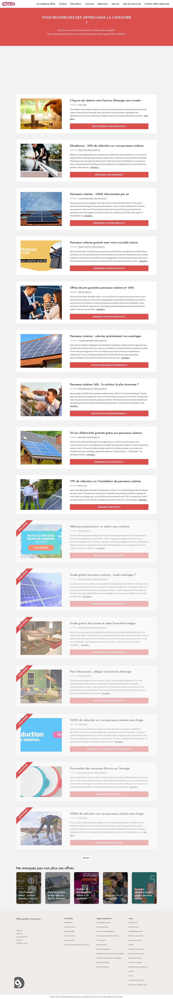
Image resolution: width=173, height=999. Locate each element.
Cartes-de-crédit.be (135, 962)
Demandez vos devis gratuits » (109, 223)
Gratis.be (19, 930)
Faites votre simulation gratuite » (109, 365)
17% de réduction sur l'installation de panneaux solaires (105, 481)
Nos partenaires (69, 936)
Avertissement (69, 940)
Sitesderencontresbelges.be (138, 967)
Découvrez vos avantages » (109, 175)
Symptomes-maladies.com (138, 985)
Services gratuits (94, 150)
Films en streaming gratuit (105, 931)
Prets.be (131, 971)
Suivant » (86, 857)
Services (115, 3)
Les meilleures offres (46, 3)
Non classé (82, 105)
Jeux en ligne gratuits (103, 922)
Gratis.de (19, 934)
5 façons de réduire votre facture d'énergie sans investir (105, 100)
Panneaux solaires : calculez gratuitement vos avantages (105, 336)
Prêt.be (131, 945)
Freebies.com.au (22, 943)
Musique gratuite (102, 927)
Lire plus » (94, 167)
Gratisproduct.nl (21, 937)
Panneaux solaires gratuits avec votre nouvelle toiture (104, 242)
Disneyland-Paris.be (135, 958)
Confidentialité (69, 931)
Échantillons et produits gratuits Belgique (110, 953)
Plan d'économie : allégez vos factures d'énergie (100, 671)
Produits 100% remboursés (157, 3)
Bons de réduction (102, 967)
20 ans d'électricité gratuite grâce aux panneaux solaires (106, 433)
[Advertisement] (86, 70)
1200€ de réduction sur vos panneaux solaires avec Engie (106, 720)
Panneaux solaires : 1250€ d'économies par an (99, 194)
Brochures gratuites (85, 389)
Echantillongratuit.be (136, 931)
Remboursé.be (134, 927)
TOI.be (131, 976)
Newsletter (68, 922)
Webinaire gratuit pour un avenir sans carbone (99, 526)
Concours (89, 3)
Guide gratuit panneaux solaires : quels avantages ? (103, 575)
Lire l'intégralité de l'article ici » (109, 126)
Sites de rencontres (132, 3)
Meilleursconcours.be (136, 936)
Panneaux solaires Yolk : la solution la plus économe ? (104, 384)
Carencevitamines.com (137, 980)
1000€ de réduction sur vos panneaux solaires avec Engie (106, 814)
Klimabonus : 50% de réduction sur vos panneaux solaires (106, 146)
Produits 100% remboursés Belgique (108, 958)
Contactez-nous (69, 927)
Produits (62, 3)
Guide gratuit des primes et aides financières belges (103, 623)
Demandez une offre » (109, 507)
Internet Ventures (97, 997)
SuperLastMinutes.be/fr (137, 953)
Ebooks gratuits (101, 945)
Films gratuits (101, 940)
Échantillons (75, 3)
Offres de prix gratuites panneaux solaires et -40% (102, 288)
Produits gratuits (84, 247)
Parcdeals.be (133, 922)
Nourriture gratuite (102, 962)
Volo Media (119, 997)
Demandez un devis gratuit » (109, 462)
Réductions (103, 3)
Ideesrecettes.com (135, 940)
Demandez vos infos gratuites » (109, 316)
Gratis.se (19, 940)
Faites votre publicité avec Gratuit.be (76, 945)
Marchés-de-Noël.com (136, 949)
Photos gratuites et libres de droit (107, 936)
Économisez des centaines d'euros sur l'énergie (100, 768)
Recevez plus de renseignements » (109, 413)
